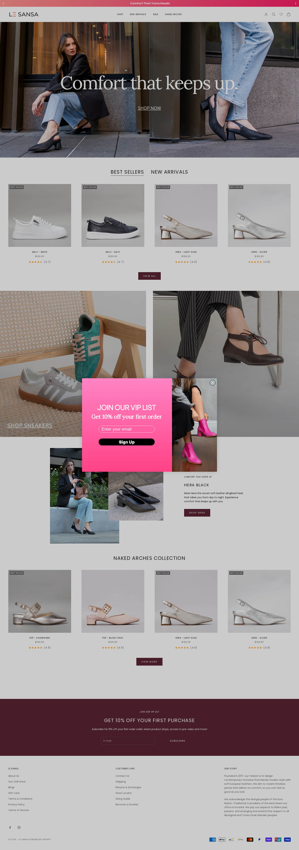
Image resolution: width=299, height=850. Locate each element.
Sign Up (127, 442)
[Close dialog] (213, 383)
